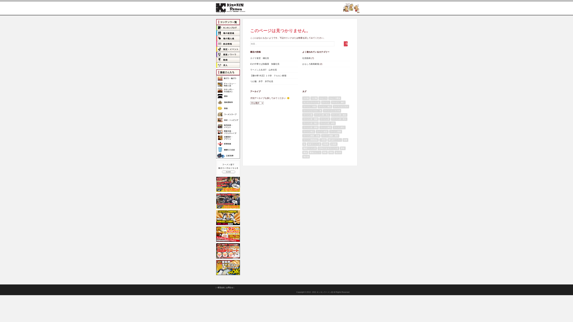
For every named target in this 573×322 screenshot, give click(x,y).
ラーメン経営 (322, 132)
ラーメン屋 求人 (322, 115)
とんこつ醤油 (334, 98)
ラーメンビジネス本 (332, 111)
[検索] (346, 43)
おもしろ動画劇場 (310, 64)
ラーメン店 (324, 119)
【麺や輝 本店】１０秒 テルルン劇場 (268, 75)
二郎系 (323, 140)
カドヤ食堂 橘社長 (259, 58)
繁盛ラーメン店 (309, 148)
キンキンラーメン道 (311, 102)
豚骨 (343, 148)
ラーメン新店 (325, 127)
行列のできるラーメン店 (328, 148)
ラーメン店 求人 (339, 119)
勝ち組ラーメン (334, 140)
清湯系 (325, 144)
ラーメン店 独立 (310, 123)
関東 (325, 152)
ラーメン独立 (308, 132)
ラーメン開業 (335, 132)
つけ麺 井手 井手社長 (261, 81)
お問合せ (229, 288)
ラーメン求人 (339, 127)
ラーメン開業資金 (310, 140)
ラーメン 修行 (338, 102)
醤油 (305, 152)
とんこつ (323, 98)
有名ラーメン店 (314, 144)
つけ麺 (314, 98)
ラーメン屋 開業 (310, 119)
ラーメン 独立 (325, 107)
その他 (306, 98)
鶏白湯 (306, 157)
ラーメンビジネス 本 (312, 111)
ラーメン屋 (307, 115)
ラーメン (325, 102)
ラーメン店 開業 (310, 127)
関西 (331, 152)
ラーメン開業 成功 (330, 136)
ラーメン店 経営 (327, 123)
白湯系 (333, 144)
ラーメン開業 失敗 (311, 136)
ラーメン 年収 (309, 107)
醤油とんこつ (315, 152)
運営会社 (221, 288)
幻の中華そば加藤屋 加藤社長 (264, 64)
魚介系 (338, 152)
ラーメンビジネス (341, 107)
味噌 (345, 140)
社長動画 (306, 58)
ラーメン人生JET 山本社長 (263, 70)
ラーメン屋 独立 (339, 115)
